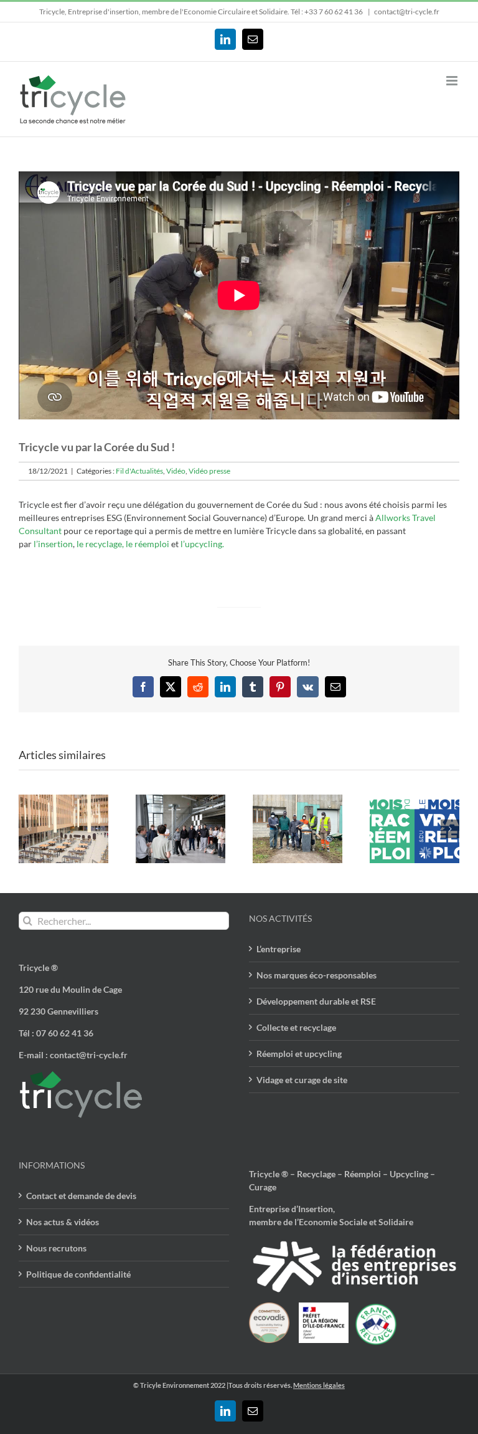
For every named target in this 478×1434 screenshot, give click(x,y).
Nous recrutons (56, 1248)
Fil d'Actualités (139, 471)
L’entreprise (278, 949)
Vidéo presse (209, 471)
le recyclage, (100, 543)
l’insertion (53, 543)
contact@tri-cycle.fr (406, 11)
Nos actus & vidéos (62, 1222)
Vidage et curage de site (301, 1079)
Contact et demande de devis (81, 1195)
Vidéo (175, 471)
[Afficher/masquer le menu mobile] (452, 80)
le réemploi (147, 543)
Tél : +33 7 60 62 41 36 (327, 11)
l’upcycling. (202, 543)
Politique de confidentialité (78, 1274)
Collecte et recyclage (296, 1027)
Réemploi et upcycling (299, 1053)
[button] (28, 829)
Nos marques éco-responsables (316, 975)
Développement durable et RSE (316, 1001)
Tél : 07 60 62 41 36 (56, 1033)
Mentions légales (319, 1385)
